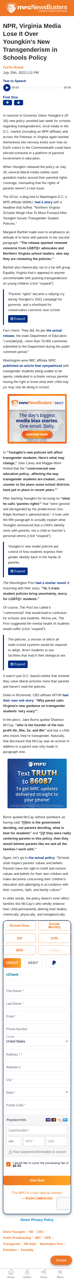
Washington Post (51, 1244)
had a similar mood (51, 583)
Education (10, 1249)
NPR (48, 1237)
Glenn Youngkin (14, 1231)
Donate (61, 1260)
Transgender (11, 1244)
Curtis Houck (13, 67)
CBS (40, 1231)
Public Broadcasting (17, 1237)
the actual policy (41, 858)
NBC (38, 1237)
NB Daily (30, 1244)
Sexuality (27, 1249)
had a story (43, 202)
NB (31, 1231)
